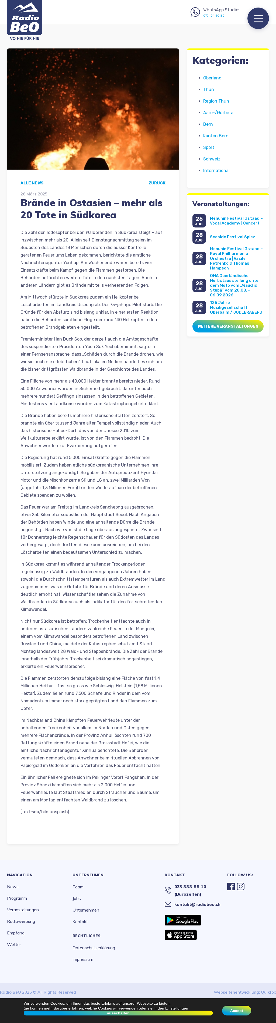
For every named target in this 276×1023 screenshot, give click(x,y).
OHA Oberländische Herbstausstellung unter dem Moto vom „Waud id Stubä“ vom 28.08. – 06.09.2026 (235, 285)
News (13, 886)
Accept (236, 1010)
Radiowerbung (21, 921)
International (216, 170)
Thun (208, 89)
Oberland (212, 77)
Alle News (31, 183)
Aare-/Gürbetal (218, 112)
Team (78, 886)
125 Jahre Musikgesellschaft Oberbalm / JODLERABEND (236, 307)
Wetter (14, 944)
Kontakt (80, 921)
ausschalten (118, 1013)
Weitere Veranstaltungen (228, 326)
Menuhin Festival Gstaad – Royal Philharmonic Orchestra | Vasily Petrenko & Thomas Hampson (236, 258)
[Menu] (258, 18)
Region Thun (216, 101)
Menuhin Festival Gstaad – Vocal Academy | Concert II (236, 221)
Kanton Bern (216, 135)
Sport (208, 147)
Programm (17, 898)
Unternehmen (88, 875)
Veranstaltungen (23, 909)
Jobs (77, 898)
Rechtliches (87, 935)
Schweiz (211, 159)
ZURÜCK (157, 183)
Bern (208, 124)
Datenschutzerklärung (94, 947)
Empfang (16, 933)
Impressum (83, 959)
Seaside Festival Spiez (232, 236)
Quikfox (268, 992)
